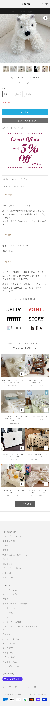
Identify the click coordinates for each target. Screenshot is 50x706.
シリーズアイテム (10, 666)
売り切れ (25, 112)
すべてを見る (25, 503)
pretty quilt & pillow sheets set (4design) (37, 491)
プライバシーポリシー (12, 568)
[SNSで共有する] (11, 128)
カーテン (6, 617)
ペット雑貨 (7, 652)
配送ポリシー (8, 563)
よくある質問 (8, 541)
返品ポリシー (8, 559)
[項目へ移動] (5, 69)
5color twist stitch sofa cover (13, 491)
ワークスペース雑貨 (11, 621)
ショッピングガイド (11, 536)
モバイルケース (9, 643)
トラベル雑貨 (8, 657)
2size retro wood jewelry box (37, 381)
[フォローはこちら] (3, 687)
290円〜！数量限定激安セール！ (25, 11)
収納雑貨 (6, 634)
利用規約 (6, 572)
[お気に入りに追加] (21, 357)
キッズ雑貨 (7, 648)
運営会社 (6, 550)
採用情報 (6, 545)
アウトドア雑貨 (9, 661)
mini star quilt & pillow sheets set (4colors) (13, 381)
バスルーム (7, 612)
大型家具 (6, 599)
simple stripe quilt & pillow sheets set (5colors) (13, 418)
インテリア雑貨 (9, 594)
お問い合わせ (8, 577)
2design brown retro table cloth (37, 455)
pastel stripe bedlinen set (37, 416)
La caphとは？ (9, 531)
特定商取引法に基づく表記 (14, 554)
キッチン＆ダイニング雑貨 (14, 603)
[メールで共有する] (22, 128)
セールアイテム (9, 589)
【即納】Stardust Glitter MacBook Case (12, 455)
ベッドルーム (8, 608)
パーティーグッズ (10, 638)
